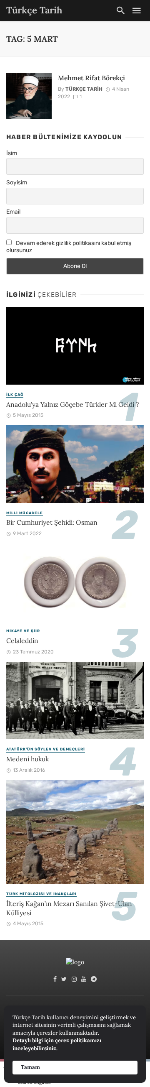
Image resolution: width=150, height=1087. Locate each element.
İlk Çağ (14, 395)
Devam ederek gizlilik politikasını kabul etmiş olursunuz (68, 247)
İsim (11, 153)
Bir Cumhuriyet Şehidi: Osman (52, 522)
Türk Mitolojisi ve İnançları (41, 894)
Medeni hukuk (27, 759)
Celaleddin (22, 640)
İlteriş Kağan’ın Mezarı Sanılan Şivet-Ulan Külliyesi (69, 908)
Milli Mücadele (24, 513)
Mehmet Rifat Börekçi (91, 78)
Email (13, 211)
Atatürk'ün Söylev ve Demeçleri (45, 749)
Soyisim (16, 182)
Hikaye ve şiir (23, 631)
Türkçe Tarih (83, 89)
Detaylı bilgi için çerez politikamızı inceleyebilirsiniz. (56, 1044)
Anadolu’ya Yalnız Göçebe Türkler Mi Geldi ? (72, 404)
